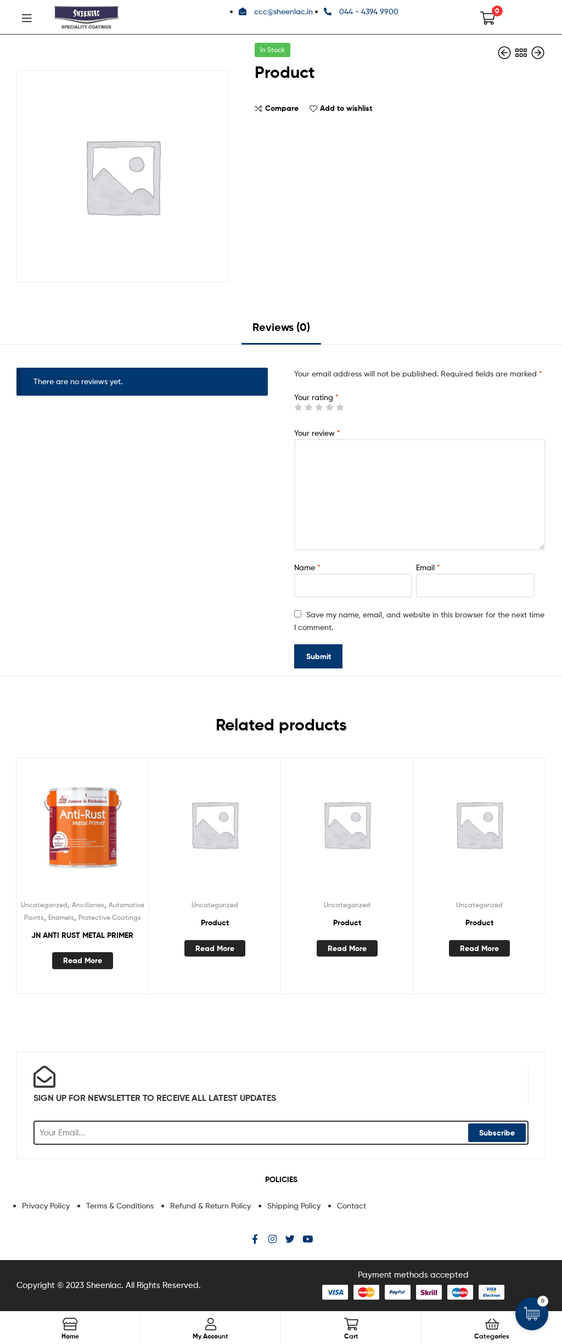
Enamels (61, 917)
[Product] (505, 53)
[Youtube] (307, 1239)
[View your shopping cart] (487, 17)
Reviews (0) (281, 327)
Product (215, 922)
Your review (317, 432)
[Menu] (26, 17)
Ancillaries (88, 905)
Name (307, 567)
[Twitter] (290, 1239)
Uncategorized (44, 905)
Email (428, 567)
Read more (82, 960)
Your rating (316, 397)
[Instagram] (272, 1239)
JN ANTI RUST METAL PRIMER (82, 935)
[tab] (281, 331)
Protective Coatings (109, 917)
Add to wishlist (346, 108)
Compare (282, 108)
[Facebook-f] (255, 1239)
